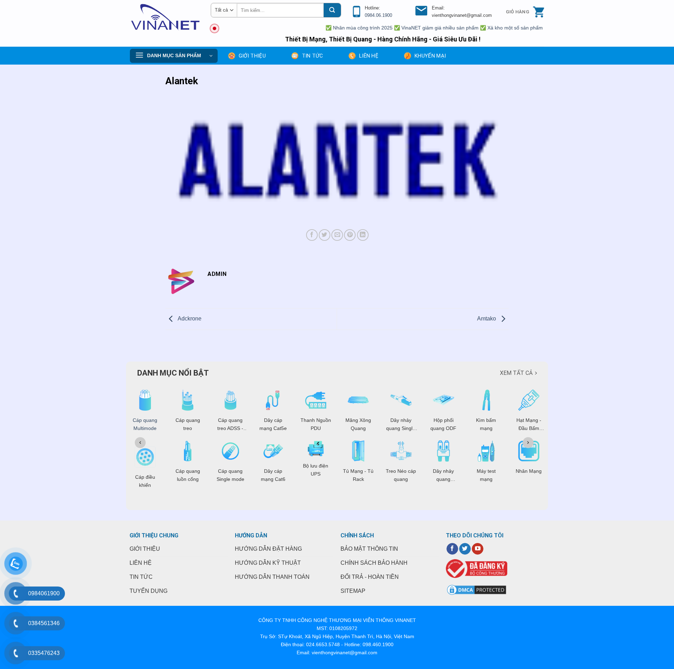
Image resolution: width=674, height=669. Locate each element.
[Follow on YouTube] (477, 549)
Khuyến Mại (430, 56)
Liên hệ (368, 56)
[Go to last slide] (140, 442)
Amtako (487, 319)
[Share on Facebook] (312, 235)
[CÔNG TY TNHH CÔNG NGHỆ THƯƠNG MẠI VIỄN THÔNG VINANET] (165, 17)
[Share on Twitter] (324, 235)
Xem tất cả (516, 373)
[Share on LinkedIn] (363, 235)
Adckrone (189, 319)
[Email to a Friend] (337, 235)
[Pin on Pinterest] (350, 235)
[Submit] (332, 10)
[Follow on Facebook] (452, 549)
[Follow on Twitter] (465, 549)
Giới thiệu (252, 56)
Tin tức (312, 56)
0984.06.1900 (378, 15)
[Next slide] (528, 442)
